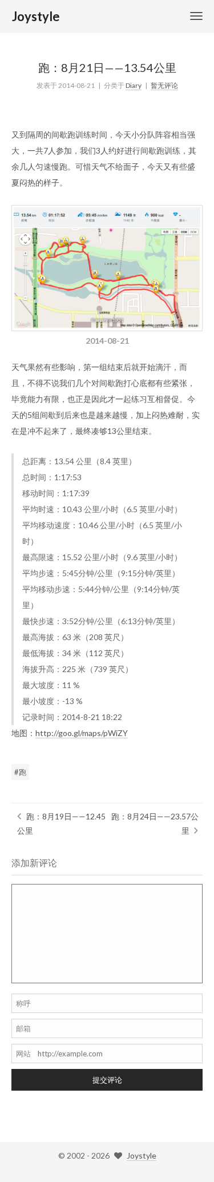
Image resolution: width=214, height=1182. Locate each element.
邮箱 (23, 1028)
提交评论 (107, 1079)
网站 (23, 1053)
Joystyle (141, 1155)
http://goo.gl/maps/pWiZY (81, 733)
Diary (134, 85)
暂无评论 (164, 85)
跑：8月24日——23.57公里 (155, 823)
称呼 (23, 1003)
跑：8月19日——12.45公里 (61, 823)
